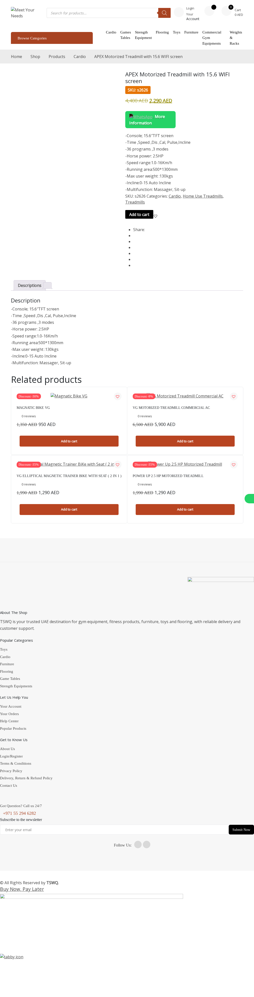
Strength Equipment (143, 35)
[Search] (164, 13)
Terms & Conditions (15, 763)
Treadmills (135, 202)
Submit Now (241, 829)
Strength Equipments (16, 686)
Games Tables (125, 35)
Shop (35, 56)
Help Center (9, 721)
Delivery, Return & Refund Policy (26, 778)
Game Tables (10, 679)
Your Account (10, 706)
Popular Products (13, 728)
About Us (7, 749)
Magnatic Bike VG (33, 408)
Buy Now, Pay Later (22, 889)
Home (16, 56)
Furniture (191, 32)
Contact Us (8, 785)
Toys (176, 32)
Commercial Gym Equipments (211, 37)
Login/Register (11, 756)
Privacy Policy (11, 771)
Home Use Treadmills (203, 196)
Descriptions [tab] (29, 285)
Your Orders (9, 714)
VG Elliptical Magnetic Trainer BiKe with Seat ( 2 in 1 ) (69, 476)
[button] (155, 216)
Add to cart (139, 214)
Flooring (162, 32)
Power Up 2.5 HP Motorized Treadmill (168, 476)
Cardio (111, 32)
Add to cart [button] (69, 441)
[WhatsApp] (249, 498)
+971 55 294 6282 (19, 813)
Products (57, 56)
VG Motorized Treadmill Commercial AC (171, 408)
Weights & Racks (236, 37)
